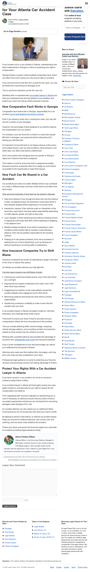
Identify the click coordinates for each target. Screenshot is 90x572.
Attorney (67, 103)
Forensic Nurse (70, 221)
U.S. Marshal (69, 187)
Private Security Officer (72, 330)
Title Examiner (69, 351)
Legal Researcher (71, 284)
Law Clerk (68, 270)
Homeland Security (71, 249)
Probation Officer (70, 316)
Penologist (68, 323)
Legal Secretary (70, 288)
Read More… (77, 75)
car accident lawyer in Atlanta (41, 95)
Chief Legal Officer (71, 128)
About (52, 567)
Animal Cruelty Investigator (74, 100)
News (11, 22)
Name (26, 500)
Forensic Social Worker (73, 231)
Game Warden (69, 245)
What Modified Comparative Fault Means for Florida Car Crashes (32, 459)
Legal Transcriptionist (72, 291)
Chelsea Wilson (23, 20)
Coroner (67, 135)
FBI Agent (68, 200)
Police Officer (69, 326)
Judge (66, 242)
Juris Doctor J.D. (40, 530)
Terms (73, 567)
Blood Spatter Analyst (72, 117)
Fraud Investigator (71, 235)
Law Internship (69, 277)
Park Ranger (69, 298)
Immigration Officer (71, 259)
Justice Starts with (74, 9)
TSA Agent (68, 354)
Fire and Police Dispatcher (74, 203)
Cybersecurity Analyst (72, 176)
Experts (59, 567)
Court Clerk (68, 148)
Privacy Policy (83, 567)
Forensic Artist (69, 214)
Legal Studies (10, 535)
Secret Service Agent (72, 333)
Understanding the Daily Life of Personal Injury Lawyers (24, 456)
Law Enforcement (70, 274)
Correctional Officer (71, 155)
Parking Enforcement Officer (74, 302)
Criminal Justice (10, 542)
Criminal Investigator (72, 169)
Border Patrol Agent (71, 124)
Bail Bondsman (69, 114)
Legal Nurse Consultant (73, 281)
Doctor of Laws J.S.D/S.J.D (44, 537)
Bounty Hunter (69, 121)
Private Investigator (71, 312)
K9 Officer (68, 267)
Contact (66, 567)
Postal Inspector (70, 309)
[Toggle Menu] (86, 3)
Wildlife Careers (70, 358)
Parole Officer (69, 305)
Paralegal (67, 295)
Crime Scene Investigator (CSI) (75, 165)
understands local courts (25, 339)
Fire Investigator (70, 207)
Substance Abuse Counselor (74, 347)
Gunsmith (67, 238)
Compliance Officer (71, 144)
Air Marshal (68, 107)
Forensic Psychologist (72, 224)
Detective (67, 190)
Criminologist (69, 172)
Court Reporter (69, 162)
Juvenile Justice (70, 263)
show (24, 31)
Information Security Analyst (74, 256)
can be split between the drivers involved (27, 114)
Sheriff (66, 337)
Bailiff (66, 110)
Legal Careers (67, 94)
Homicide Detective (71, 252)
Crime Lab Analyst (71, 151)
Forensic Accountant (72, 210)
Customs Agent (70, 180)
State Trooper (69, 344)
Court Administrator (71, 158)
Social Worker (69, 340)
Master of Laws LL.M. (42, 533)
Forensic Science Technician (75, 228)
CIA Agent (68, 131)
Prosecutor (68, 319)
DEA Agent (68, 183)
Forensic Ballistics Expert (73, 217)
